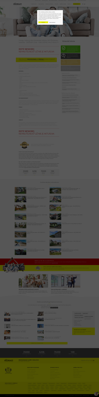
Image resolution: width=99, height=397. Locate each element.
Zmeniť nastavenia (52, 22)
